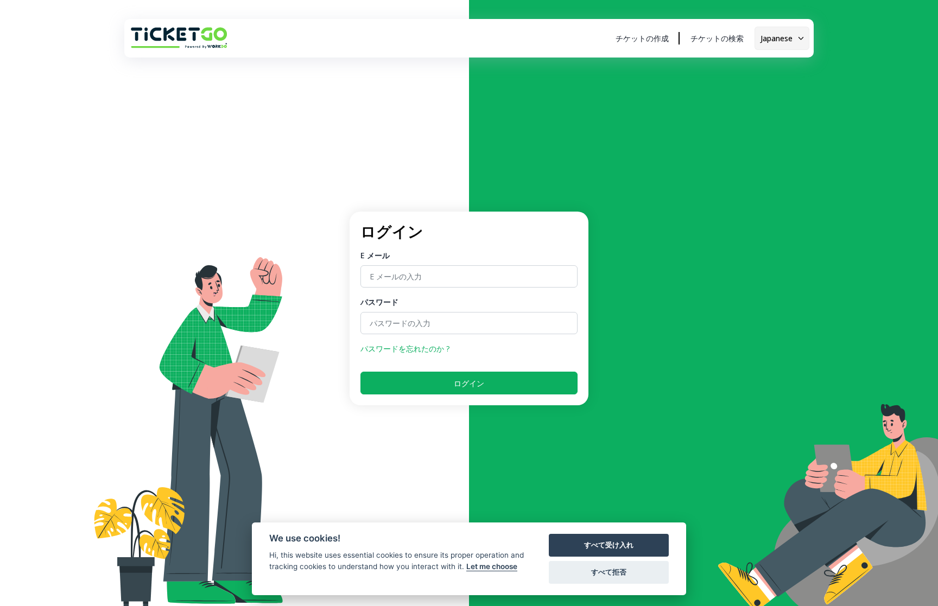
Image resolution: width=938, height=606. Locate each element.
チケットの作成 (642, 38)
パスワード (379, 302)
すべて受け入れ (608, 544)
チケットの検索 (717, 38)
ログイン (469, 383)
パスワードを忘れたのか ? (404, 348)
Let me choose (491, 566)
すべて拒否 (608, 571)
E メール (375, 255)
